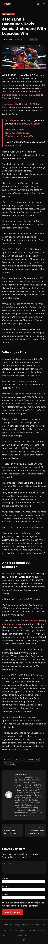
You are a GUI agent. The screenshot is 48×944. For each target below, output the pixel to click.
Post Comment (12, 912)
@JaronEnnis (12, 120)
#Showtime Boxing (31, 760)
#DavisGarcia (17, 129)
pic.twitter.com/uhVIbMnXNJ (19, 136)
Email (5, 886)
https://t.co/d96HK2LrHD (17, 133)
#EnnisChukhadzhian (29, 123)
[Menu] (43, 4)
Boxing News (8, 14)
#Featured (8, 760)
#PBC (18, 760)
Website (6, 894)
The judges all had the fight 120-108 (19, 104)
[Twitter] (24, 940)
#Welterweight (9, 764)
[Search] (38, 4)
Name (6, 878)
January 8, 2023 (13, 145)
